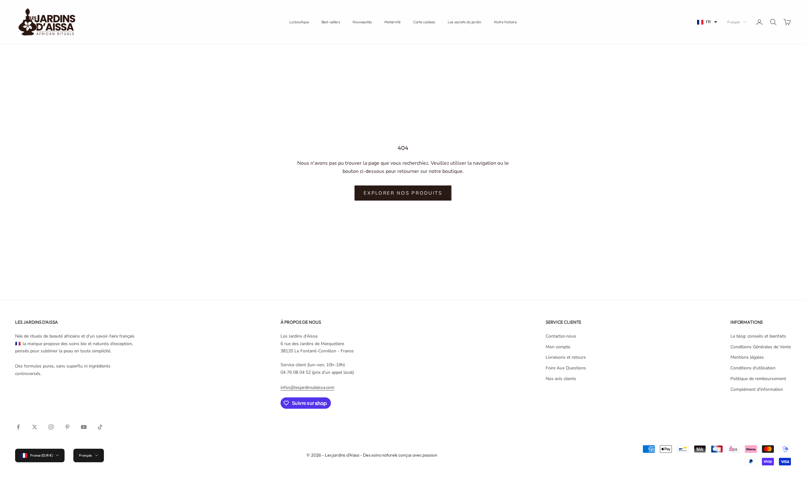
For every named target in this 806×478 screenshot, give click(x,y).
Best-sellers (330, 22)
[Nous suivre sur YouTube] (84, 427)
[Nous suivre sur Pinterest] (67, 427)
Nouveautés (362, 22)
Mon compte (558, 347)
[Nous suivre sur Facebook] (18, 427)
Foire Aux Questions (566, 368)
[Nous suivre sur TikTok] (100, 427)
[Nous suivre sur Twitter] (34, 427)
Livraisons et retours (566, 357)
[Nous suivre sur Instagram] (51, 427)
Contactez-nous (561, 336)
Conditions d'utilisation (752, 368)
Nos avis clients (561, 379)
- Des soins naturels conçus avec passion (398, 455)
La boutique (299, 22)
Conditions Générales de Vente (760, 347)
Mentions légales (747, 357)
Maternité (392, 22)
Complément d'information (756, 389)
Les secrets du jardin (464, 22)
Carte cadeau (424, 22)
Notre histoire (505, 22)
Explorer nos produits (403, 193)
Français (733, 22)
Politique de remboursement (758, 379)
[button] (707, 22)
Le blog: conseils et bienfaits (758, 336)
